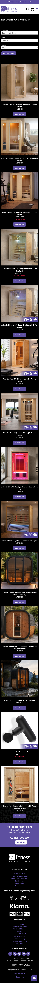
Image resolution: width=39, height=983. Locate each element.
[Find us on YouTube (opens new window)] (24, 953)
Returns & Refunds (19, 934)
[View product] (19, 82)
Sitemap (19, 943)
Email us (21, 842)
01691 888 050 (21, 837)
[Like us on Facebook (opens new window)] (10, 953)
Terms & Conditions (19, 941)
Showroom (20, 924)
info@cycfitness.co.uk (19, 876)
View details (19, 114)
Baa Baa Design (19, 974)
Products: (4, 30)
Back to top (20, 977)
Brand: (3, 38)
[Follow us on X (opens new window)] (15, 953)
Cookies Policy (19, 939)
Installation (19, 886)
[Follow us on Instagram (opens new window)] (19, 953)
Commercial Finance (19, 926)
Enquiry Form (19, 881)
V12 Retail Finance (19, 929)
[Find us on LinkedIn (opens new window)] (28, 953)
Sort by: (3, 45)
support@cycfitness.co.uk (19, 878)
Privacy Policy (19, 936)
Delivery (19, 931)
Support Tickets (20, 883)
